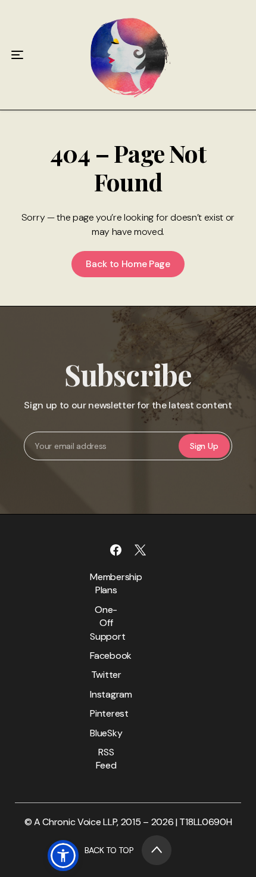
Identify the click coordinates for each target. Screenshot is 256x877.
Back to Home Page (128, 264)
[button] (63, 855)
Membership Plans (106, 583)
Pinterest (106, 713)
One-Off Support (106, 623)
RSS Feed (106, 758)
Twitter (106, 674)
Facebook (106, 655)
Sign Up (204, 446)
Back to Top (109, 850)
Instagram (106, 694)
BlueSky (106, 733)
